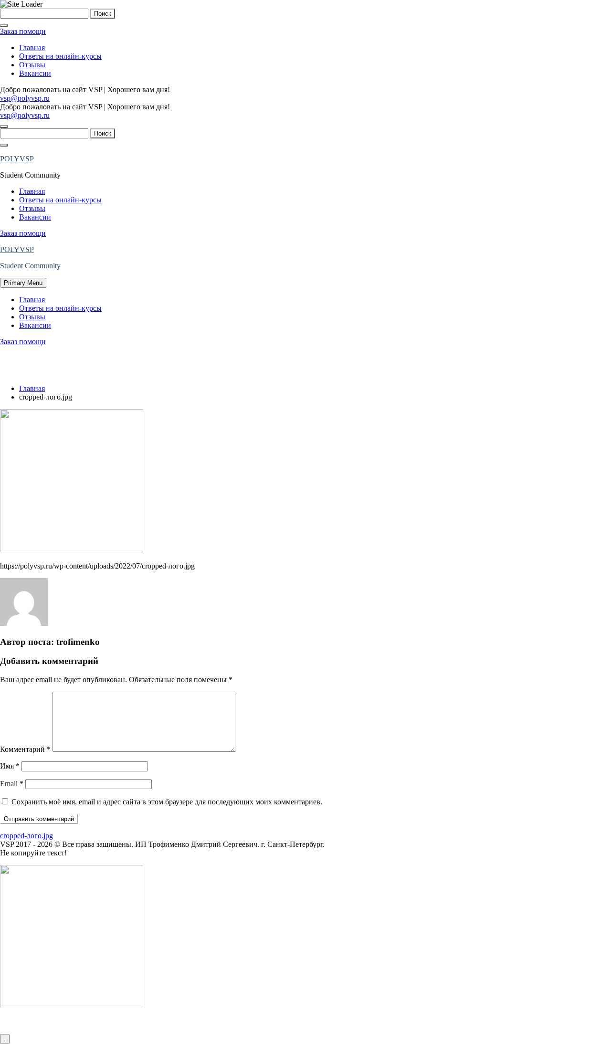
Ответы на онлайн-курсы (60, 56)
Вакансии (35, 73)
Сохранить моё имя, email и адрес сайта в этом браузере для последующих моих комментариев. (166, 802)
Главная (32, 47)
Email (11, 784)
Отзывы (32, 65)
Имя (10, 766)
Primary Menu (23, 282)
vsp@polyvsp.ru (25, 98)
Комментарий (25, 749)
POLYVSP (17, 159)
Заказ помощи (23, 31)
